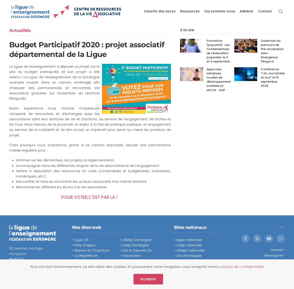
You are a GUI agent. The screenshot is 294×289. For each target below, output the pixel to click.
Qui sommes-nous (219, 11)
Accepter (148, 279)
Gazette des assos (159, 11)
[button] (281, 11)
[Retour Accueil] (66, 11)
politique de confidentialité (241, 266)
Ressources (190, 11)
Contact (265, 11)
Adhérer (246, 11)
